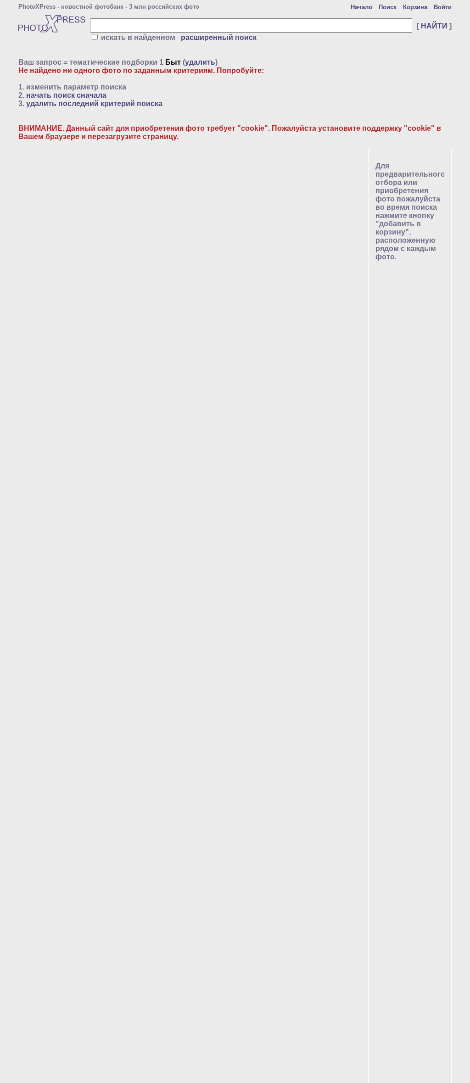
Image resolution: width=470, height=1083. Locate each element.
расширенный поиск (219, 37)
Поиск (388, 7)
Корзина (415, 7)
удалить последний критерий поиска (94, 103)
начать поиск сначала (66, 95)
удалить (200, 62)
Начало (361, 7)
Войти (443, 7)
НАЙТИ (434, 26)
